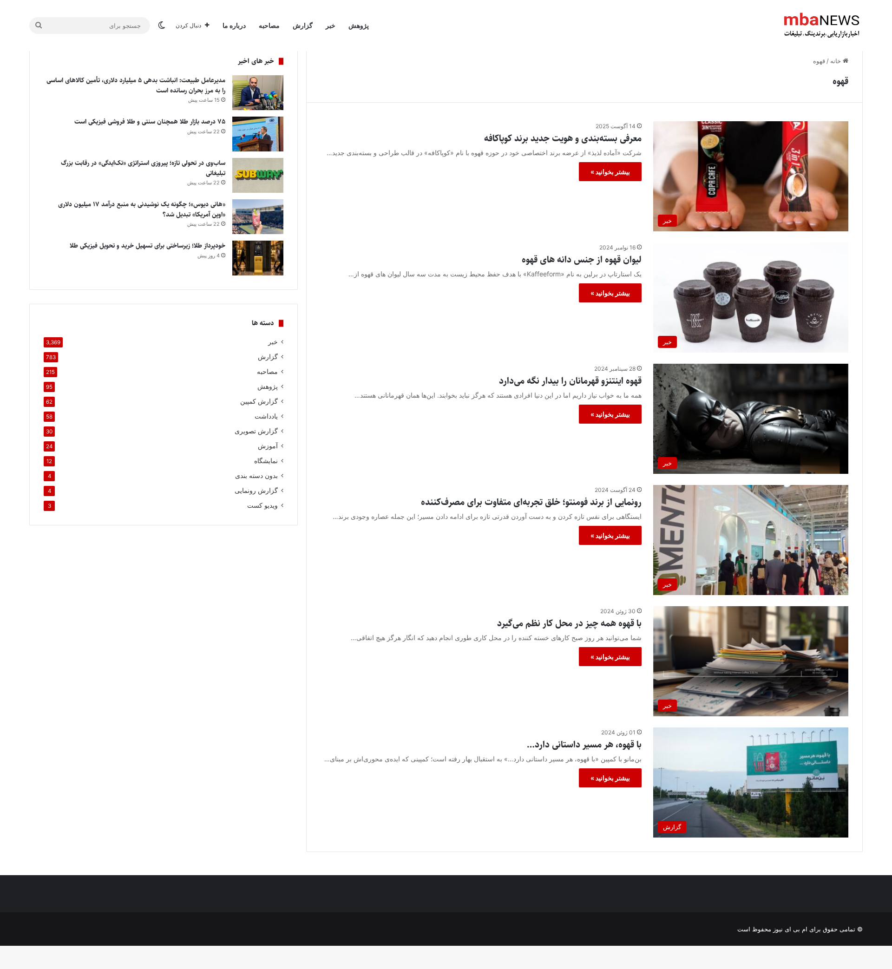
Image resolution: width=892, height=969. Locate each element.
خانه (836, 61)
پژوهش (358, 25)
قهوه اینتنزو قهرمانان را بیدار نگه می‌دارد (570, 381)
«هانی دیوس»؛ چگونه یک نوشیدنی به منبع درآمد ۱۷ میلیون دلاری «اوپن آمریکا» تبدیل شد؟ (141, 209)
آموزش (268, 446)
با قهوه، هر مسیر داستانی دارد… (584, 745)
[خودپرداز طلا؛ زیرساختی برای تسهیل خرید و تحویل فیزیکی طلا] (257, 258)
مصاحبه (269, 25)
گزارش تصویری (256, 431)
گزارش (303, 25)
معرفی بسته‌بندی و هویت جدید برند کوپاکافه (563, 138)
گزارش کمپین (259, 401)
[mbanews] (821, 25)
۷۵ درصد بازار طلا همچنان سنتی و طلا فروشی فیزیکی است (149, 122)
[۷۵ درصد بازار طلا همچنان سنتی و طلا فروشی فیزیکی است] (257, 134)
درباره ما (234, 25)
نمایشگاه (266, 461)
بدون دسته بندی (256, 475)
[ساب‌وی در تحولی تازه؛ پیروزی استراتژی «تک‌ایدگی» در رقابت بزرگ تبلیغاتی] (257, 175)
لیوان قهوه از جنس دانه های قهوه (582, 260)
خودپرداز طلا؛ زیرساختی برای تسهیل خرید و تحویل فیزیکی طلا (146, 246)
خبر (330, 25)
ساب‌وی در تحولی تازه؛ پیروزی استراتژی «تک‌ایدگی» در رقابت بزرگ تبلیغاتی (143, 168)
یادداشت (266, 416)
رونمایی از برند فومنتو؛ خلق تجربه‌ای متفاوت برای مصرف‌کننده (531, 502)
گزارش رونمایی (256, 490)
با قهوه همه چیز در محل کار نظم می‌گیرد (569, 623)
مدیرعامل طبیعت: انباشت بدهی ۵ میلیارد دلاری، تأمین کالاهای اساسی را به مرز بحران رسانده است (135, 85)
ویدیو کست (262, 505)
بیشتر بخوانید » (610, 172)
